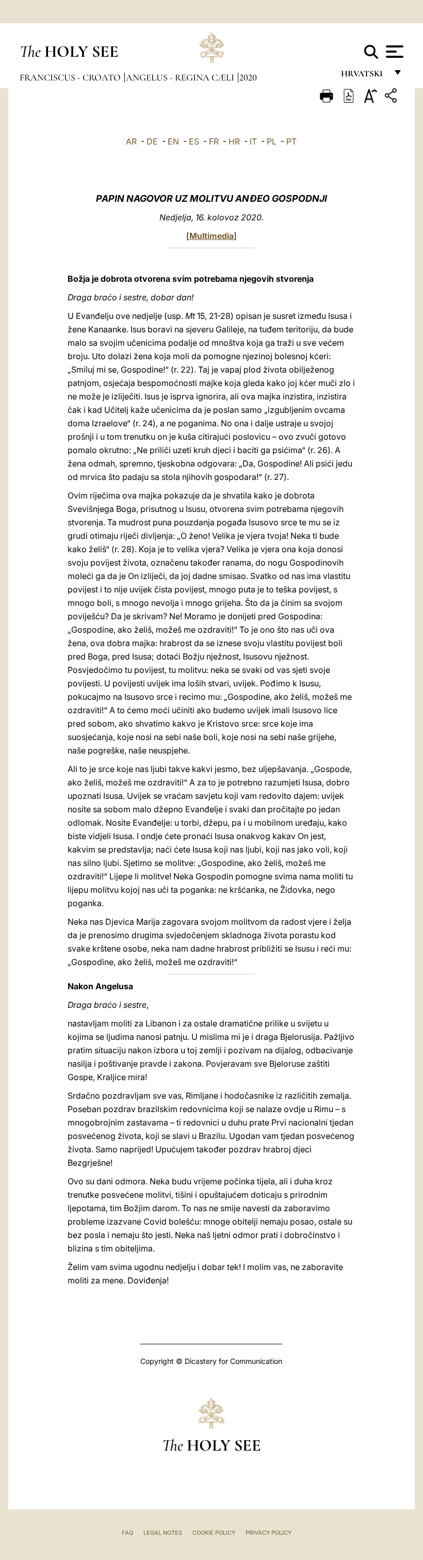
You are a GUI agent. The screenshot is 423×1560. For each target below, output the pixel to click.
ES (194, 141)
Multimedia (211, 236)
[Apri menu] (393, 51)
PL (271, 141)
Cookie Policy (213, 1532)
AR (131, 141)
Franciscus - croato (71, 77)
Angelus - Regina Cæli (181, 77)
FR (214, 141)
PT (291, 141)
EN (173, 141)
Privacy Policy (268, 1532)
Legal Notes (162, 1532)
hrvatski (364, 76)
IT (253, 141)
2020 (248, 77)
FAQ (127, 1532)
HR (234, 141)
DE (152, 141)
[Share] (392, 97)
